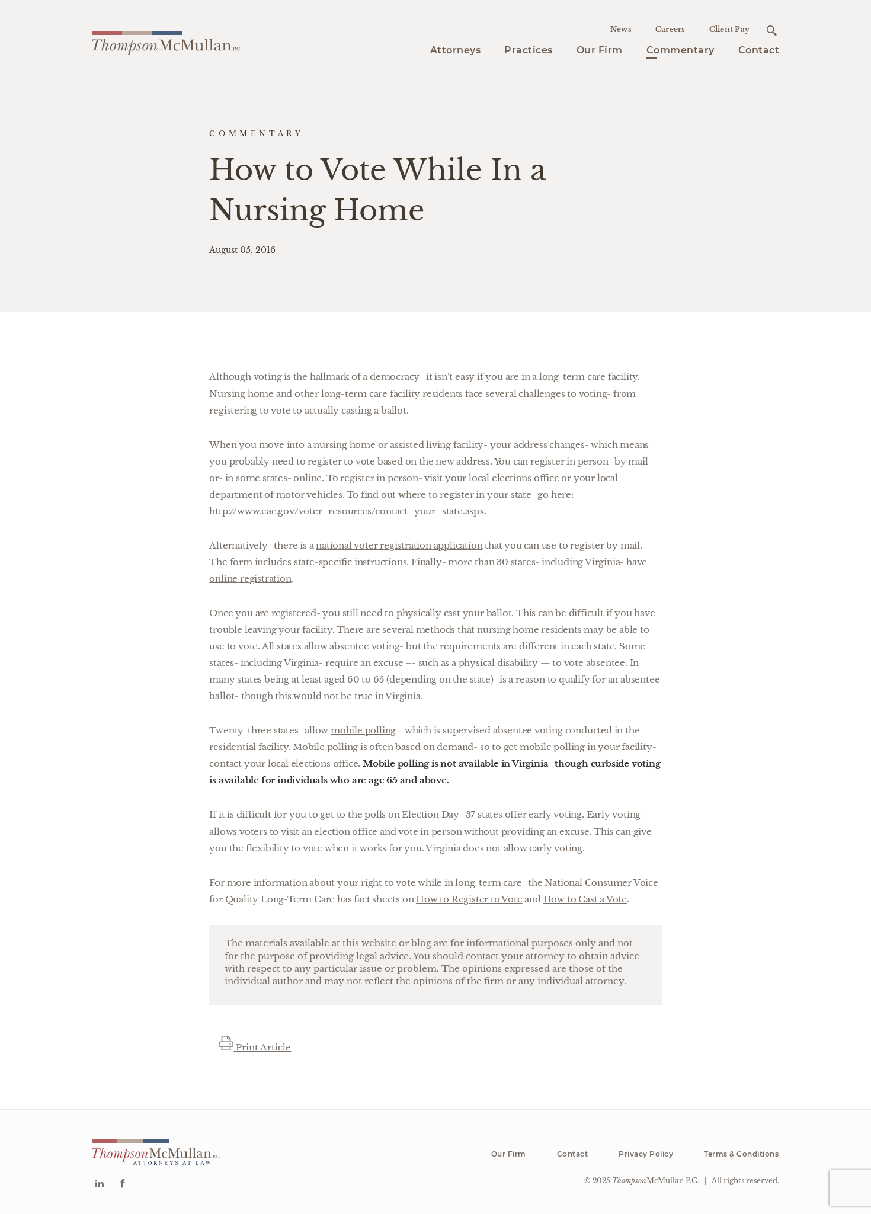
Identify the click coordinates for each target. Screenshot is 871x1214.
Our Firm (600, 50)
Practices (528, 50)
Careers (670, 29)
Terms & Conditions (741, 1153)
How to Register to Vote (469, 899)
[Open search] (771, 30)
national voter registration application (399, 545)
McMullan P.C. (655, 1180)
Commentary (680, 50)
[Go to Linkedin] (99, 1184)
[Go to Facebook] (122, 1184)
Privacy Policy (646, 1153)
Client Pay (729, 29)
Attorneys (455, 50)
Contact (759, 50)
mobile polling (363, 730)
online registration (250, 578)
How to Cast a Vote (585, 899)
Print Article (262, 1047)
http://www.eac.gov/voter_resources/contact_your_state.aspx (346, 511)
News (621, 29)
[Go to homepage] (166, 41)
